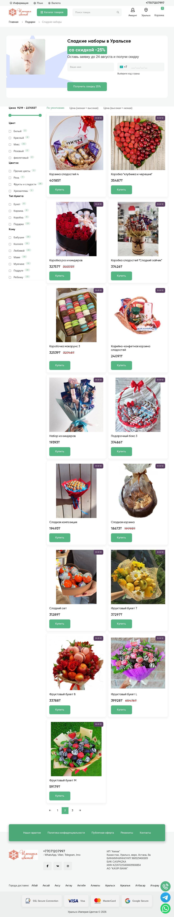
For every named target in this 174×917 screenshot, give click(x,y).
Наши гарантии (32, 832)
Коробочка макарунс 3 (64, 346)
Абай (35, 885)
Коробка (20, 217)
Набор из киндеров (62, 436)
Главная (13, 21)
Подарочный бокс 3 (124, 436)
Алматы (95, 885)
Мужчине (21, 263)
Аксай (46, 885)
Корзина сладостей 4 (64, 174)
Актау (68, 885)
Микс (19, 144)
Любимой (22, 250)
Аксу (57, 885)
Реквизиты (127, 832)
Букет (19, 204)
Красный (21, 137)
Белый (19, 131)
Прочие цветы (24, 170)
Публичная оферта (103, 832)
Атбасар (140, 885)
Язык (40, 3)
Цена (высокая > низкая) (117, 108)
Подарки (30, 21)
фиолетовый (23, 157)
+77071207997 (155, 3)
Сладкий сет (58, 608)
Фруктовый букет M (62, 780)
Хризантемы (23, 190)
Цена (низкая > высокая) (83, 108)
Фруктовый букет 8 (62, 694)
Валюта (55, 3)
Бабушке (21, 237)
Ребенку (21, 277)
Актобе (81, 885)
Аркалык (125, 885)
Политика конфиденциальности (66, 832)
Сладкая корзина (123, 522)
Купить (59, 189)
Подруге (21, 270)
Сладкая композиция (63, 522)
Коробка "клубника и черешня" (131, 174)
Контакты (145, 832)
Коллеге (21, 243)
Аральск (110, 885)
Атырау (154, 885)
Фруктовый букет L (124, 694)
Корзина (20, 210)
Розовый (21, 151)
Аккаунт (132, 15)
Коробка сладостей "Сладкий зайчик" (136, 260)
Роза (18, 177)
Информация (20, 3)
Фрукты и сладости (27, 184)
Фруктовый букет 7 (124, 608)
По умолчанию (55, 108)
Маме (19, 257)
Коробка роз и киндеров (66, 260)
